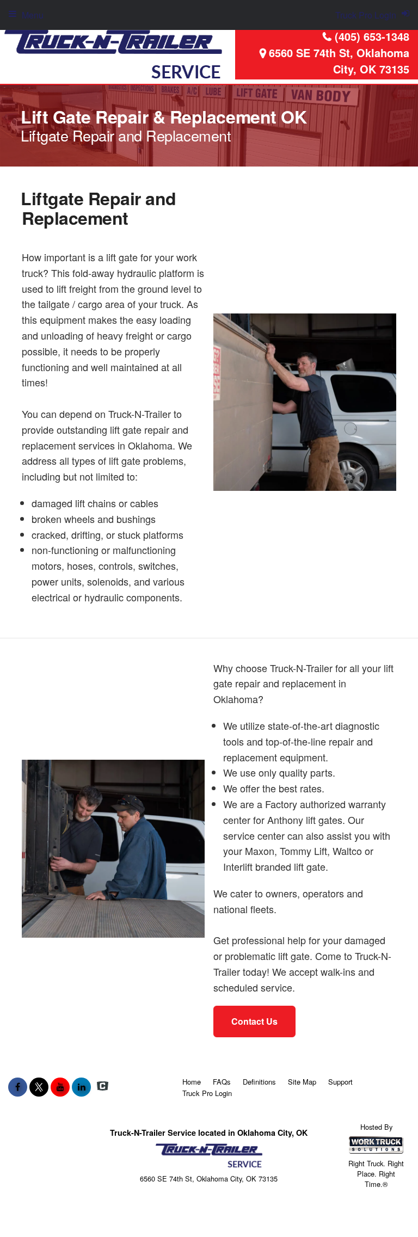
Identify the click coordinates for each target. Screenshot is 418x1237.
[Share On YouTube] (60, 1086)
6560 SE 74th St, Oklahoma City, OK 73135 (339, 61)
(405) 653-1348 (372, 36)
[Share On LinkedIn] (81, 1086)
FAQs (222, 1081)
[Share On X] (38, 1086)
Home (191, 1081)
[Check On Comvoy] (102, 1086)
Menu (33, 15)
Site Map (302, 1081)
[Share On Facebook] (17, 1086)
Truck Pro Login (207, 1093)
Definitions (259, 1081)
